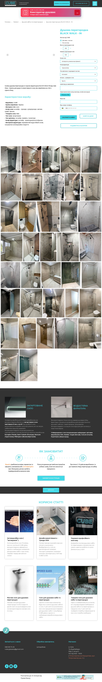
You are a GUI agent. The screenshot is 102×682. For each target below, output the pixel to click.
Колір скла (63, 58)
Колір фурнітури (64, 64)
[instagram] (11, 666)
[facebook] (7, 666)
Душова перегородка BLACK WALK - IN (59, 22)
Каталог (16, 22)
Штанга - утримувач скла (67, 77)
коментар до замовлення (67, 84)
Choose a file (65, 94)
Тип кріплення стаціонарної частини (70, 71)
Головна (7, 22)
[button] (62, 3)
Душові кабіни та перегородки (32, 22)
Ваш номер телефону (66, 105)
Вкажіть (8, 464)
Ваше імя (62, 98)
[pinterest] (15, 666)
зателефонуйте (28, 466)
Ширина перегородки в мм (67, 51)
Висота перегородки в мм (67, 45)
